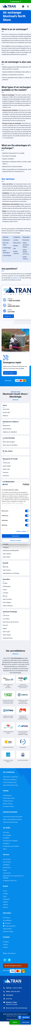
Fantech (5, 904)
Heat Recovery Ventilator (10, 110)
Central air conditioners (10, 779)
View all (5, 907)
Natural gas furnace (9, 798)
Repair (5, 870)
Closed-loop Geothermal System (12, 816)
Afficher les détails (21, 531)
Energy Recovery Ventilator (11, 846)
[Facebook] (5, 960)
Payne (5, 896)
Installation (6, 865)
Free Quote (25, 1022)
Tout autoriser (15, 536)
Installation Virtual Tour (10, 880)
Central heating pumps (10, 782)
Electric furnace (7, 803)
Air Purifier (6, 832)
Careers (5, 944)
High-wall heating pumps (10, 785)
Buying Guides (7, 929)
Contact (5, 947)
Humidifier (6, 838)
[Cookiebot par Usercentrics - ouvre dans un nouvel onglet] (22, 485)
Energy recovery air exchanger (11, 123)
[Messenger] (9, 960)
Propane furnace (8, 801)
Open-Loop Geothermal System (12, 819)
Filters (5, 849)
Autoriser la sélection (15, 540)
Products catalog (8, 931)
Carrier (5, 891)
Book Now (9, 999)
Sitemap (8, 1016)
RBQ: (10, 953)
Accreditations (7, 920)
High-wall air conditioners (10, 777)
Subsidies (8, 923)
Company (6, 942)
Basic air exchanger (8, 95)
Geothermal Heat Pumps (10, 822)
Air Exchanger (7, 835)
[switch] (27, 515)
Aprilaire (5, 902)
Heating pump (7, 795)
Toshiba (5, 893)
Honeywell (6, 899)
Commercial (6, 873)
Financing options (10, 926)
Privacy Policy (15, 1016)
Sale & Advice (7, 862)
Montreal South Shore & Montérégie (16, 1008)
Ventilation (6, 843)
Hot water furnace (8, 806)
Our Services (7, 859)
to (11, 1003)
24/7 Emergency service (13, 965)
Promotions (6, 917)
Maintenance (7, 867)
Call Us (15, 1022)
